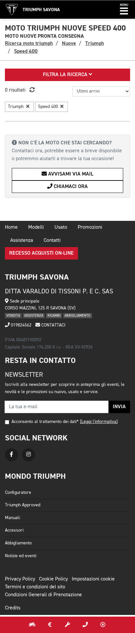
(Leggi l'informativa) (99, 421)
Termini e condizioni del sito (35, 587)
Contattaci (53, 325)
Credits (12, 608)
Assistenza (21, 240)
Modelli (36, 227)
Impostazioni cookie (93, 579)
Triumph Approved (22, 505)
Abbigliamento (18, 543)
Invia (119, 407)
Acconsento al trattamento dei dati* (45, 421)
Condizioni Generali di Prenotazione (43, 595)
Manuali (12, 518)
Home (11, 227)
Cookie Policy (53, 579)
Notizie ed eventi (20, 556)
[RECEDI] (103, 625)
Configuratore (18, 492)
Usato (60, 227)
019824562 (20, 325)
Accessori (14, 530)
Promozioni (90, 227)
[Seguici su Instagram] (28, 454)
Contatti (52, 240)
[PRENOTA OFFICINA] (67, 625)
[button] (124, 9)
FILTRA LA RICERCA (66, 74)
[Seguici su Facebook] (11, 454)
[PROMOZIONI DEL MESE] (50, 625)
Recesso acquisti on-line (41, 253)
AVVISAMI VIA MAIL (70, 174)
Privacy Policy (20, 579)
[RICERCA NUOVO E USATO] (32, 625)
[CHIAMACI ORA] (85, 625)
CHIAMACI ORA (70, 186)
